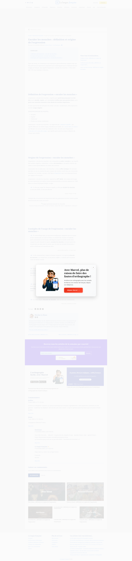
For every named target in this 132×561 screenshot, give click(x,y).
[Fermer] (93, 267)
